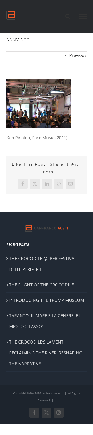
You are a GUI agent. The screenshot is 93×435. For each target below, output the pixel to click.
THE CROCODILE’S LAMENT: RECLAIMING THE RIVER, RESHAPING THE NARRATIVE (45, 353)
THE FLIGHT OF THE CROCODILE (41, 285)
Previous (78, 55)
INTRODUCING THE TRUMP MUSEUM (46, 300)
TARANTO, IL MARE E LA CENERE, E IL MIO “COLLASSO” (46, 321)
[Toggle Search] (67, 16)
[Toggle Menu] (82, 16)
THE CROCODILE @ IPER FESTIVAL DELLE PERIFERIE (43, 264)
